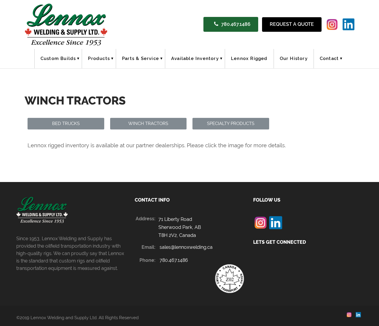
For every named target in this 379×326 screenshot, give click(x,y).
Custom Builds (58, 58)
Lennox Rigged (249, 58)
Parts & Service (140, 58)
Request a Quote (292, 24)
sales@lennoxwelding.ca (186, 247)
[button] (66, 123)
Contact (329, 58)
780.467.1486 (235, 24)
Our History (294, 58)
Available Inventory (195, 58)
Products (99, 58)
